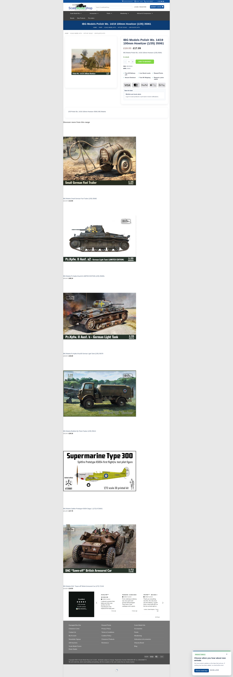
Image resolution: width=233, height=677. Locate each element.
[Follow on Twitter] (161, 1)
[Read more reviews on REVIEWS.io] (81, 609)
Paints (108, 13)
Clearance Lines (74, 628)
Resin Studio (73, 649)
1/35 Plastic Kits (134, 27)
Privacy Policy (106, 628)
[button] (96, 603)
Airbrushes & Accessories (142, 639)
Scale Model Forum (75, 646)
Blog (135, 646)
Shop (100, 27)
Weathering (123, 13)
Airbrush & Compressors (144, 13)
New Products (81, 18)
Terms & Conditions (107, 632)
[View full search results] (96, 4)
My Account (72, 635)
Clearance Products (107, 639)
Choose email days (202, 670)
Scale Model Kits (75, 13)
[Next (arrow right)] (70, 674)
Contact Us (72, 632)
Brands (72, 18)
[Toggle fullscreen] (70, 666)
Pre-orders (91, 18)
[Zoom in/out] (65, 666)
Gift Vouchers (73, 643)
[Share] (75, 666)
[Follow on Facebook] (158, 1)
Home (95, 27)
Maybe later (214, 670)
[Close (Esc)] (81, 666)
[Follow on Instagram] (159, 1)
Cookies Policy (106, 635)
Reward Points (106, 625)
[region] (129, 603)
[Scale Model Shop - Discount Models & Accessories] (80, 7)
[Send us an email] (163, 1)
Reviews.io (105, 643)
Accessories (93, 13)
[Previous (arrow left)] (65, 674)
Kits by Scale (122, 27)
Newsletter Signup (75, 639)
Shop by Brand (139, 643)
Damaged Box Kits (75, 625)
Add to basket (144, 61)
